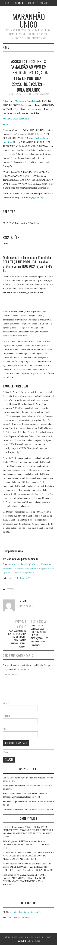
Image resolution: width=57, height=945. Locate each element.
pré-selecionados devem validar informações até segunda (28, 809)
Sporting (7, 142)
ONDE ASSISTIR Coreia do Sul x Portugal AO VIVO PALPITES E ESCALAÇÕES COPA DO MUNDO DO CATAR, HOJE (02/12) (39, 635)
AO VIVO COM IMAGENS (16, 118)
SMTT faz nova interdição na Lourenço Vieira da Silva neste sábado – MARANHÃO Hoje (27, 844)
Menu (6, 47)
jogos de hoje (38, 197)
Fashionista (23, 940)
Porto (45, 138)
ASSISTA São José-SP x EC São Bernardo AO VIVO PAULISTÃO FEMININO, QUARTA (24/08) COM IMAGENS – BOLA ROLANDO (25, 879)
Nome (6, 703)
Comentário (11, 674)
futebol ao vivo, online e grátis (27, 911)
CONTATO (43, 3)
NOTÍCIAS (31, 3)
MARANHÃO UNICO (28, 20)
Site (5, 729)
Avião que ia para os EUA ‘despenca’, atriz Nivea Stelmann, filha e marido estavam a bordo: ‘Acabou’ (17, 638)
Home (7, 3)
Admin (28, 94)
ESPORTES (19, 3)
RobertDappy (9, 841)
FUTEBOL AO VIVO (21, 577)
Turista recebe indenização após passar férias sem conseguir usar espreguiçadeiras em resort (25, 795)
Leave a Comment (42, 94)
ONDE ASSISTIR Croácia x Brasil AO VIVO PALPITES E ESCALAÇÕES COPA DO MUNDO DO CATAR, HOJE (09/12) (28, 855)
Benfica (38, 138)
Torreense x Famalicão (26, 101)
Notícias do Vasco (21, 917)
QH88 (5, 826)
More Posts (26, 606)
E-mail (6, 716)
